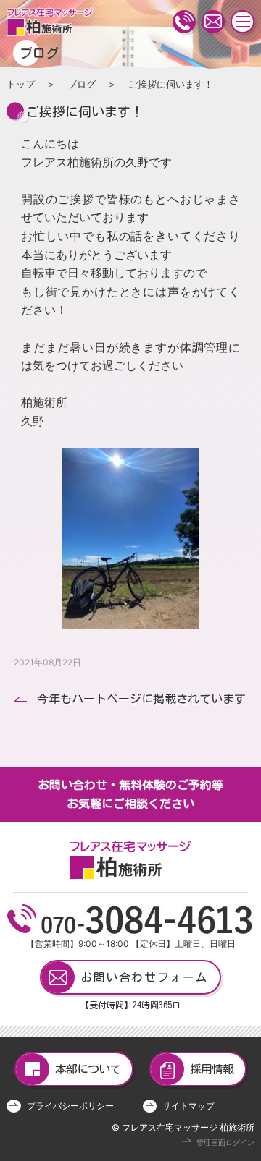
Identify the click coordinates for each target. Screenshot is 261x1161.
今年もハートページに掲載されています (141, 699)
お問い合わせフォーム (144, 977)
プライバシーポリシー (70, 1105)
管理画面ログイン (225, 1143)
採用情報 (211, 1069)
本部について (87, 1069)
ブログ (81, 84)
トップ (21, 84)
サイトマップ (188, 1105)
